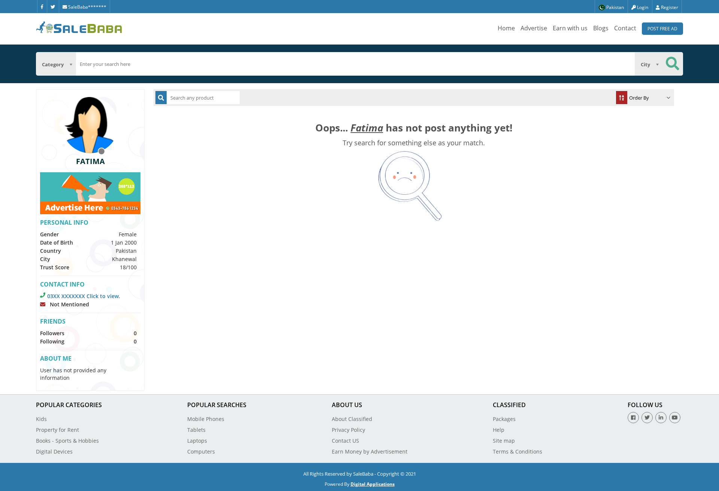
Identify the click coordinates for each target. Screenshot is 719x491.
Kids (41, 418)
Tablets (196, 429)
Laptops (197, 440)
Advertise (534, 28)
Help (498, 429)
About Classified (352, 418)
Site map (504, 440)
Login (642, 7)
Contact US (345, 440)
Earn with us (570, 28)
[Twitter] (53, 6)
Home (506, 28)
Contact (625, 28)
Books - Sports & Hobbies (67, 440)
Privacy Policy (348, 429)
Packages (504, 418)
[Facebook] (42, 6)
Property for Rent (57, 429)
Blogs (601, 28)
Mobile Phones (205, 418)
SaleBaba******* (86, 7)
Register (669, 7)
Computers (201, 451)
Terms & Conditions (517, 451)
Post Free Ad (662, 28)
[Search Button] (672, 64)
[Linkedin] (661, 417)
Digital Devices (54, 451)
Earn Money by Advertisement (369, 451)
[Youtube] (674, 417)
